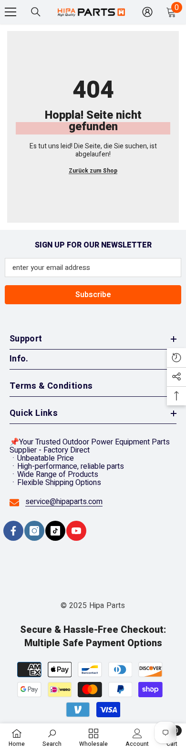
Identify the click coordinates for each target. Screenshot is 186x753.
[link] (51, 737)
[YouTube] (76, 531)
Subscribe (93, 294)
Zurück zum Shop (93, 171)
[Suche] (35, 12)
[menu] (10, 12)
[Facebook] (13, 531)
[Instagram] (34, 531)
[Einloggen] (147, 12)
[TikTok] (55, 531)
